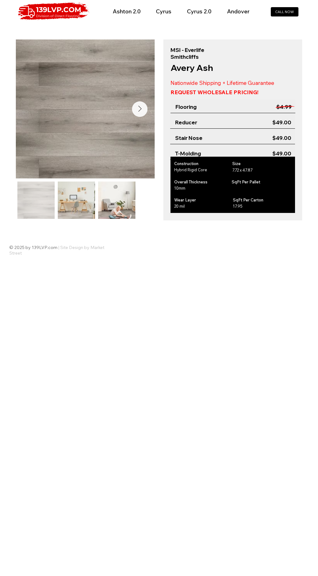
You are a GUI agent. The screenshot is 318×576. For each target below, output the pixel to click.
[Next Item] (140, 109)
